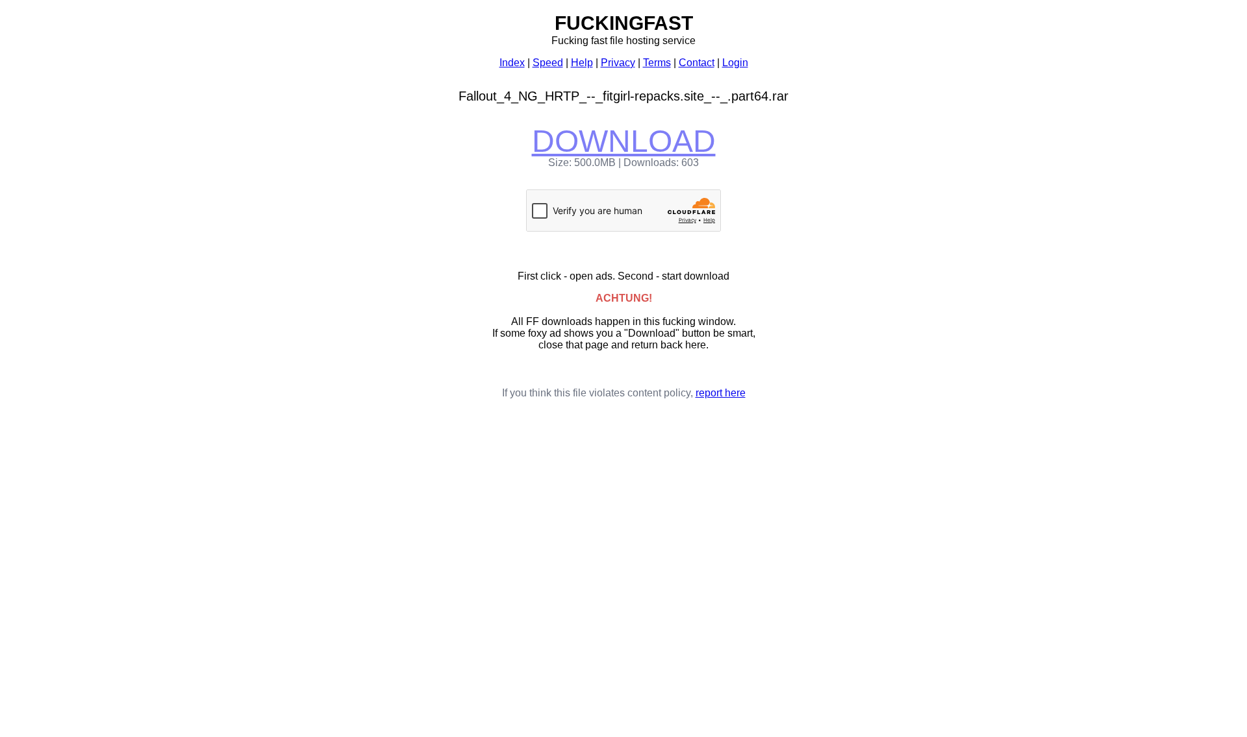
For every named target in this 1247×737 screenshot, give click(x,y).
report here (721, 392)
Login (735, 62)
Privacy (618, 62)
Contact (696, 62)
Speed (548, 62)
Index (512, 62)
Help (582, 62)
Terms (657, 62)
